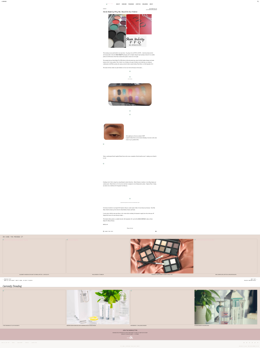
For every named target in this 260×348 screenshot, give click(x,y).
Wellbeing (145, 4)
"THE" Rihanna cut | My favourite (11, 325)
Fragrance (131, 4)
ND (258, 346)
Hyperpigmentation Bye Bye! (201, 325)
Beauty (118, 4)
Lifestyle (138, 4)
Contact (27, 342)
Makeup (104, 8)
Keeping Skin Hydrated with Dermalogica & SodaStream (81, 325)
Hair (64, 323)
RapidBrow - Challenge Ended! (138, 325)
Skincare (124, 4)
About (151, 4)
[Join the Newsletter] (130, 338)
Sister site (34, 342)
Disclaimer (19, 342)
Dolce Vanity (137, 346)
